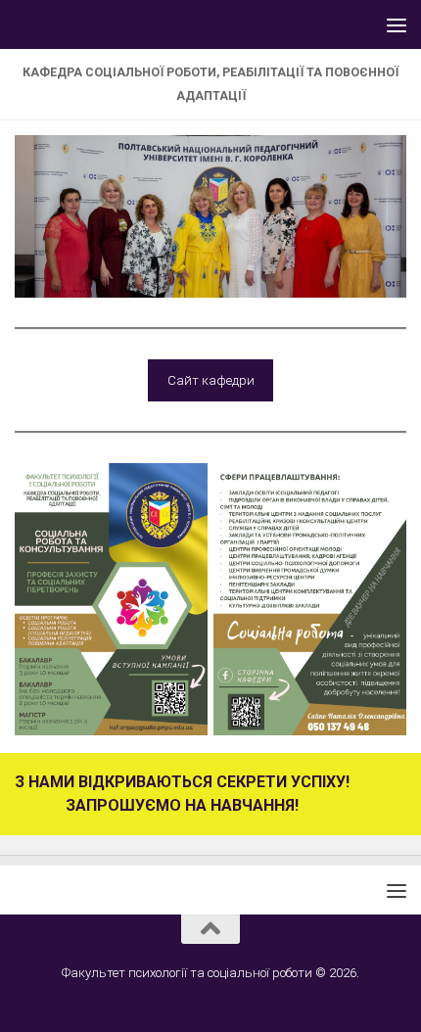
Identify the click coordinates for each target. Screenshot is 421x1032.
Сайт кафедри (211, 380)
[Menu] (396, 24)
